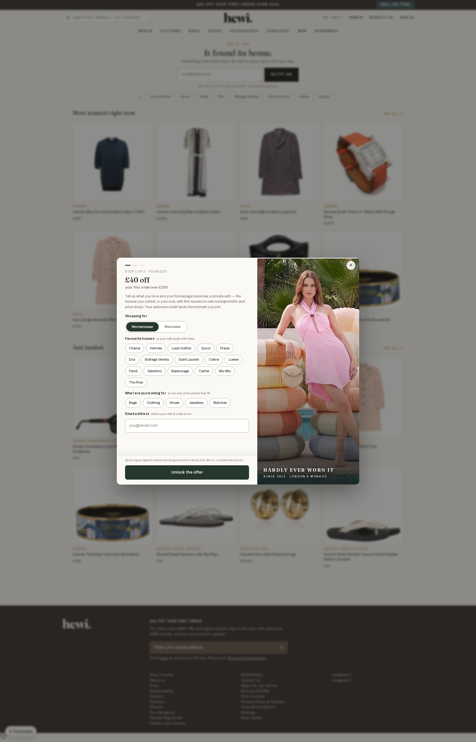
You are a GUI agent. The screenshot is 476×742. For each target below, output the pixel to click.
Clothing (153, 403)
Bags (133, 403)
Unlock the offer (187, 472)
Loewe (234, 360)
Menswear (173, 327)
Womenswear (142, 327)
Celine (214, 360)
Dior (132, 360)
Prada (224, 348)
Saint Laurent (188, 360)
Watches (220, 403)
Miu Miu (225, 371)
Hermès (156, 348)
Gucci (205, 348)
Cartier (204, 371)
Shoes (174, 403)
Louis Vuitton (181, 348)
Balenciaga (180, 371)
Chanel (134, 348)
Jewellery (196, 403)
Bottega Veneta (157, 360)
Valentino (154, 371)
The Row (136, 382)
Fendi (133, 371)
